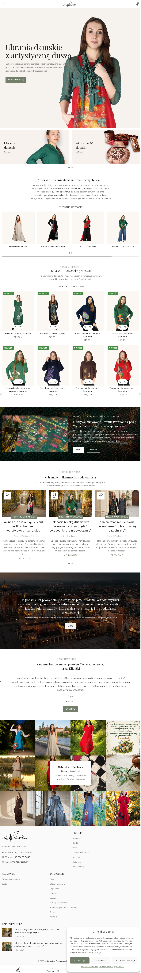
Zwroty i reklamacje (58, 902)
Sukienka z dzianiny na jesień (18, 333)
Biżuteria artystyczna (11, 879)
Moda (15, 517)
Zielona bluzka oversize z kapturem (123, 335)
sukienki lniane (62, 188)
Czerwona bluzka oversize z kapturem (123, 389)
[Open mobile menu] (3, 4)
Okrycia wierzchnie (81, 852)
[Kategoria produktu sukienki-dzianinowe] (53, 231)
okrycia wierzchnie (56, 195)
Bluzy (75, 848)
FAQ (52, 879)
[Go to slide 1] (69, 167)
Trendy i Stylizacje (27, 517)
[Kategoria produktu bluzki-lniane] (88, 231)
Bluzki (75, 843)
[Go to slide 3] (72, 701)
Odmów (101, 960)
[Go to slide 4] (74, 701)
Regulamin (54, 888)
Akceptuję (79, 960)
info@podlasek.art (19, 862)
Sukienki (76, 838)
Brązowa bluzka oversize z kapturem (88, 389)
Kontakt (53, 917)
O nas (52, 912)
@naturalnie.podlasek (70, 771)
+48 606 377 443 (21, 857)
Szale (4, 884)
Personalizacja (79, 866)
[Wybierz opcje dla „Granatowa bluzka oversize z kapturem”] (85, 327)
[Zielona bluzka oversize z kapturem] (123, 311)
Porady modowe (120, 517)
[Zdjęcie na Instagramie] (17, 737)
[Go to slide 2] (72, 167)
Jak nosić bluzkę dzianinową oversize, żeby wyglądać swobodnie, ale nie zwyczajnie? (70, 526)
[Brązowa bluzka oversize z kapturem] (88, 365)
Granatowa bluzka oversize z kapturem (87, 335)
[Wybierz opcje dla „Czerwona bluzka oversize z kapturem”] (120, 381)
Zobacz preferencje (124, 960)
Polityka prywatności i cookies (63, 907)
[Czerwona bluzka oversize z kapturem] (123, 365)
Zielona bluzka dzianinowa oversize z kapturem (18, 389)
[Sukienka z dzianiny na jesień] (18, 311)
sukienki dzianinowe (61, 191)
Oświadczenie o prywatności (111, 966)
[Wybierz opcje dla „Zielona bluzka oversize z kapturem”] (120, 327)
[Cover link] (34, 147)
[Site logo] (70, 4)
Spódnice (77, 862)
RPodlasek (25, 536)
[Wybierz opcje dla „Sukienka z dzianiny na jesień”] (15, 327)
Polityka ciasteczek (89, 966)
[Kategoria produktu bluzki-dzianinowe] (123, 231)
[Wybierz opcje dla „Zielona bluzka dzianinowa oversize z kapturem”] (15, 381)
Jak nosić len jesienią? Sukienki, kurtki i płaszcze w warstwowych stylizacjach (24, 526)
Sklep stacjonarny (58, 884)
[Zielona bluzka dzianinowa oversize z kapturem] (18, 365)
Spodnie (76, 857)
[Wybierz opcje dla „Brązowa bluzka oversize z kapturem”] (85, 381)
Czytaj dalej (24, 558)
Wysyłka (54, 898)
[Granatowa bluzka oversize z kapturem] (88, 311)
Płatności (54, 893)
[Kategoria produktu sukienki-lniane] (18, 231)
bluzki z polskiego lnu (84, 188)
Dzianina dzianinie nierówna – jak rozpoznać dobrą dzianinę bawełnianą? (117, 526)
